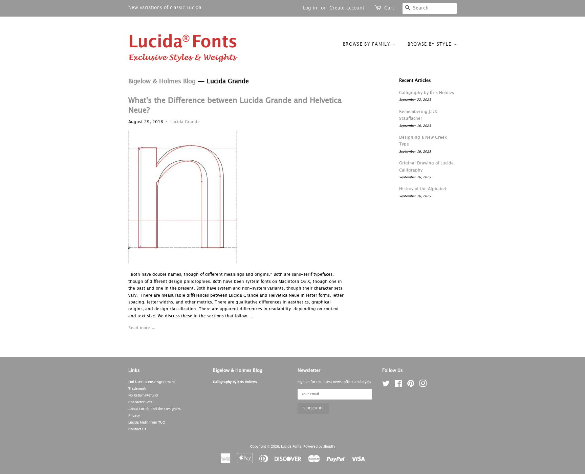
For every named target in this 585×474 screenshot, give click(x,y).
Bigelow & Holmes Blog (162, 81)
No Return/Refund (143, 395)
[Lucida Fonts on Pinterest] (410, 385)
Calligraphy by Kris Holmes (426, 93)
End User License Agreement (151, 382)
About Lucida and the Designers (154, 409)
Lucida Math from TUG (146, 422)
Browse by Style (430, 44)
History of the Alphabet (423, 189)
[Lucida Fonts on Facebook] (398, 385)
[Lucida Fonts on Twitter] (386, 385)
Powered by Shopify (319, 446)
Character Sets (140, 402)
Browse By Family (367, 44)
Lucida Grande (185, 122)
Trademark (137, 388)
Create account (346, 8)
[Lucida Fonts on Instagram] (423, 385)
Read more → (141, 328)
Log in (310, 8)
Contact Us (137, 429)
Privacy (134, 415)
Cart (389, 8)
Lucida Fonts (291, 446)
